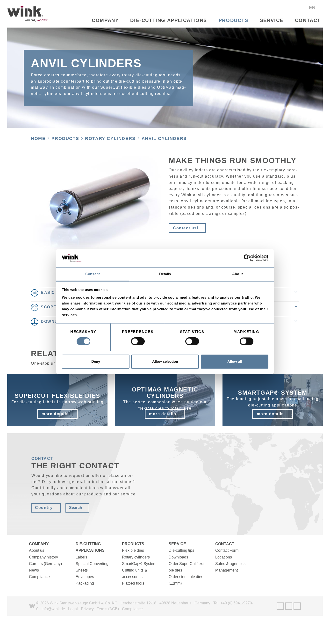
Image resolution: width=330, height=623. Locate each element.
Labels (81, 557)
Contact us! (186, 228)
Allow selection (165, 361)
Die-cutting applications (168, 20)
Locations (223, 557)
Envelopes (85, 577)
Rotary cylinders (110, 138)
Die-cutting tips (181, 550)
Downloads (178, 557)
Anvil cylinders (164, 138)
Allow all (234, 361)
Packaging (85, 583)
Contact (308, 20)
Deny (95, 361)
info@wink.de (53, 609)
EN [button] (313, 7)
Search (75, 508)
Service (271, 20)
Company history (43, 557)
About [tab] (237, 274)
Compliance (39, 577)
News (34, 570)
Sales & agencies (230, 564)
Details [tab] (165, 274)
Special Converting (92, 564)
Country (44, 508)
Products (233, 20)
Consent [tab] (92, 274)
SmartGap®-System (139, 564)
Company (105, 20)
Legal (73, 609)
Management (226, 570)
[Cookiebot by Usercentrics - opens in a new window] (247, 258)
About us (36, 550)
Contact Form (226, 550)
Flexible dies (133, 550)
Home (38, 138)
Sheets (82, 570)
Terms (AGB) (108, 609)
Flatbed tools (133, 583)
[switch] (138, 341)
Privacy (87, 609)
